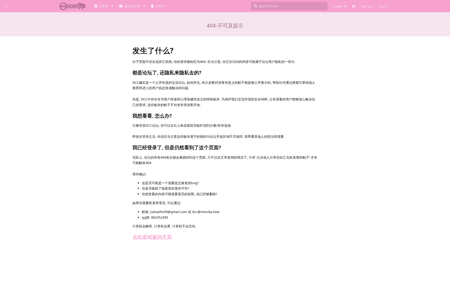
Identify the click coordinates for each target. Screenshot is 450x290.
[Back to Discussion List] (6, 6)
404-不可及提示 (225, 25)
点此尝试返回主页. (152, 237)
